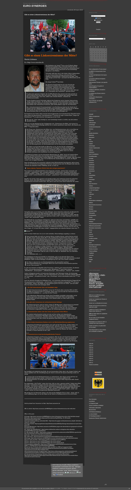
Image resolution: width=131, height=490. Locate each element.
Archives (91, 129)
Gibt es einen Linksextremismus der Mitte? (39, 14)
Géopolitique (92, 175)
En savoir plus (94, 488)
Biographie (91, 137)
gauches (74, 468)
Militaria (91, 202)
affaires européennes (95, 281)
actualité (99, 283)
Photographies (92, 215)
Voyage (91, 259)
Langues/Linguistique (94, 187)
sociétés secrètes (93, 238)
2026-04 (91, 352)
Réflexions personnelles (95, 225)
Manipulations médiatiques (95, 200)
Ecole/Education (93, 156)
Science (91, 234)
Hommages (92, 179)
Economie (91, 160)
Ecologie (91, 158)
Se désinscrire (98, 20)
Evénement (92, 171)
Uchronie (91, 255)
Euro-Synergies (35, 5)
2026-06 (91, 347)
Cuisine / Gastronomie (94, 147)
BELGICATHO (92, 409)
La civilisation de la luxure (100, 303)
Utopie (90, 257)
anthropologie (92, 122)
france (92, 283)
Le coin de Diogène (94, 190)
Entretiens (91, 162)
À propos (98, 29)
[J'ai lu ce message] (129, 488)
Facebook (60, 474)
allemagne (94, 273)
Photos (90, 217)
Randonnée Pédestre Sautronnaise (97, 418)
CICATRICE (92, 401)
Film (90, 173)
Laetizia (91, 309)
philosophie (94, 275)
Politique (91, 221)
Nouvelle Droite (93, 211)
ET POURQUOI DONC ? (95, 416)
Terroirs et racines (93, 249)
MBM (90, 313)
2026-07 (91, 345)
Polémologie (92, 219)
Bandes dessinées (93, 133)
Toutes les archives (93, 364)
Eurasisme (91, 169)
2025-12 (91, 360)
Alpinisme (91, 120)
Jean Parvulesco (93, 183)
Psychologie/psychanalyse (95, 223)
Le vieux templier (93, 414)
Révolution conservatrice (95, 228)
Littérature (91, 194)
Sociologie (91, 240)
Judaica (91, 185)
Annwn (90, 299)
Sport (90, 242)
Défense (91, 150)
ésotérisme (91, 164)
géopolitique (94, 279)
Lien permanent (56, 466)
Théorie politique (93, 251)
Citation (91, 143)
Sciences (91, 236)
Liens (90, 192)
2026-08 (91, 343)
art (89, 131)
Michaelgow (92, 321)
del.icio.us (72, 472)
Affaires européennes (94, 116)
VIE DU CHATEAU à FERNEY (96, 405)
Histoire (91, 177)
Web (90, 261)
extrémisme (55, 468)
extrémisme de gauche (65, 468)
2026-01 (91, 358)
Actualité (91, 114)
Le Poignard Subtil (93, 403)
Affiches (91, 118)
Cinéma (91, 141)
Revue (90, 230)
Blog (90, 139)
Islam (90, 181)
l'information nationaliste (95, 407)
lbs (89, 317)
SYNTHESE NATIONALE (95, 411)
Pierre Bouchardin (93, 329)
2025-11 (91, 362)
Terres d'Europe (93, 246)
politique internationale (96, 286)
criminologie (92, 145)
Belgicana (91, 135)
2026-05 (91, 350)
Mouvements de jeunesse (95, 204)
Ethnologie (91, 166)
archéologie (92, 124)
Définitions (91, 152)
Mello (90, 295)
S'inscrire (99, 18)
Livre (90, 196)
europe (92, 285)
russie (96, 277)
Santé (90, 232)
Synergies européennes (95, 244)
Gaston (91, 325)
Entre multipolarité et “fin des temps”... (98, 69)
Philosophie (92, 213)
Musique (91, 206)
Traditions (91, 253)
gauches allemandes (57, 470)
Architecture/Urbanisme (94, 126)
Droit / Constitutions (93, 154)
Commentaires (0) (66, 466)
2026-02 (91, 356)
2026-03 (91, 354)
